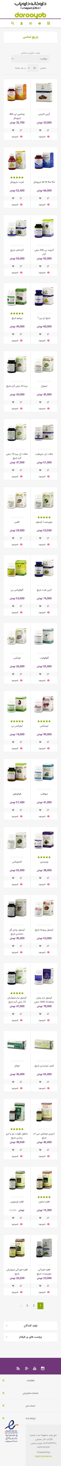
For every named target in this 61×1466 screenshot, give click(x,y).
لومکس (17, 658)
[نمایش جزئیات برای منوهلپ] (44, 772)
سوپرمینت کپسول (44, 522)
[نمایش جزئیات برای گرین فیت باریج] (44, 568)
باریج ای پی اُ (44, 318)
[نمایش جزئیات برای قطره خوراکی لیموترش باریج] (17, 1248)
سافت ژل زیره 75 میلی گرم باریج (17, 456)
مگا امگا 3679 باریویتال (44, 182)
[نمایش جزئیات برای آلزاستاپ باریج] (17, 228)
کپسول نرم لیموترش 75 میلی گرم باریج (16, 1000)
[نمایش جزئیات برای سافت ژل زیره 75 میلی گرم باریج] (17, 432)
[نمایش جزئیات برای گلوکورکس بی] (17, 568)
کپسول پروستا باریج (44, 930)
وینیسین (44, 862)
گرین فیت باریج (44, 590)
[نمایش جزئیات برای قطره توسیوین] (17, 1180)
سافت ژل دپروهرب (44, 454)
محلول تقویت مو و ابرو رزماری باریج (17, 1136)
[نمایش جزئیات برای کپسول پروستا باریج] (44, 908)
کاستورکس (17, 862)
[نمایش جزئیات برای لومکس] (17, 636)
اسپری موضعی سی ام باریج (44, 1136)
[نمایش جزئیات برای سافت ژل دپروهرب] (44, 432)
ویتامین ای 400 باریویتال (17, 116)
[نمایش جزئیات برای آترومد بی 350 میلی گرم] (44, 228)
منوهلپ (44, 794)
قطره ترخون (44, 1202)
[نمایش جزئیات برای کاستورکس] (17, 840)
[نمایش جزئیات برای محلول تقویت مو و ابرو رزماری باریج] (17, 1112)
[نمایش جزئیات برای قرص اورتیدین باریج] (44, 1044)
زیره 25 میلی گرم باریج (17, 386)
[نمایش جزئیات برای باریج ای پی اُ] (44, 296)
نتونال (17, 1066)
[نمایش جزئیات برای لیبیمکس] (44, 704)
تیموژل (44, 386)
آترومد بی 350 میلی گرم (44, 252)
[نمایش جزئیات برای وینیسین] (44, 840)
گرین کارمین (44, 114)
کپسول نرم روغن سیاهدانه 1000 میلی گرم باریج (44, 1002)
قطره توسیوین (17, 1202)
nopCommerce (43, 1456)
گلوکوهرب (44, 658)
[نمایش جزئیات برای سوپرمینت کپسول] (44, 500)
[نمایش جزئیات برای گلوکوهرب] (44, 636)
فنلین (16, 522)
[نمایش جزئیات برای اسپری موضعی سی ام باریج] (44, 1112)
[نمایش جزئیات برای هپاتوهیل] (17, 772)
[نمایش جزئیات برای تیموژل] (44, 364)
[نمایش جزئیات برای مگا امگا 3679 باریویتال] (44, 160)
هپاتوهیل (17, 794)
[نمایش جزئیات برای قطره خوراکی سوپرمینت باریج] (44, 1248)
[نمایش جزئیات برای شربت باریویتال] (17, 160)
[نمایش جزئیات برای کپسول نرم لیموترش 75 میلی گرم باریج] (17, 976)
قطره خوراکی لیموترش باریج (17, 1272)
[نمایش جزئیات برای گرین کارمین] (44, 92)
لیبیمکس (44, 726)
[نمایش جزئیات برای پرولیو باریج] (17, 296)
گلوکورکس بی (17, 590)
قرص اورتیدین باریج (44, 1066)
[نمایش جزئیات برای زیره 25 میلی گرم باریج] (17, 364)
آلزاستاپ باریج (17, 250)
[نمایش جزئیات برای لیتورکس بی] (17, 704)
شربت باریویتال (17, 182)
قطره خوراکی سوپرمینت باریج (44, 1272)
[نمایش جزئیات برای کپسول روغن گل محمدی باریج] (17, 908)
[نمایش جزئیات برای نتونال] (17, 1044)
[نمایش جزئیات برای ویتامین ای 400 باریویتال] (17, 92)
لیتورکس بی (17, 726)
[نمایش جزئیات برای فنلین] (17, 500)
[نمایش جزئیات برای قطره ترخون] (44, 1180)
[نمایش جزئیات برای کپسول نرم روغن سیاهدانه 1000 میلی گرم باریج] (44, 976)
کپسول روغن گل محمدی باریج (17, 932)
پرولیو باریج (17, 318)
